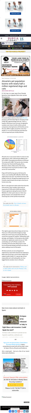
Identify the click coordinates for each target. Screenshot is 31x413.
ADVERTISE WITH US (14, 35)
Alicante (25, 118)
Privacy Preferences (15, 408)
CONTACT (7, 35)
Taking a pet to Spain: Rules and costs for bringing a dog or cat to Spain (15, 268)
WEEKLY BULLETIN (22, 35)
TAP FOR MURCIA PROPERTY (15, 51)
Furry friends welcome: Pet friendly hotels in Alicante (14, 204)
